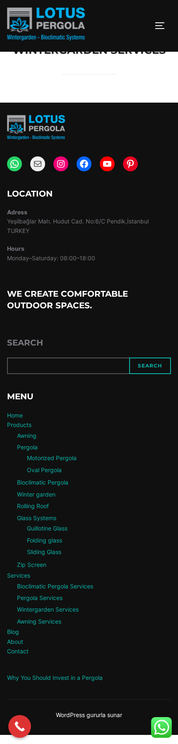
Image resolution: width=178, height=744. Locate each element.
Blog (13, 631)
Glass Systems (36, 517)
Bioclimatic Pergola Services (55, 586)
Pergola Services (40, 597)
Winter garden (36, 494)
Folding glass (44, 540)
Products (19, 424)
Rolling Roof (33, 505)
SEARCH (150, 365)
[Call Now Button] (19, 726)
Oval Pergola (44, 469)
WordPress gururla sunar (89, 714)
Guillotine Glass (47, 528)
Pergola (27, 447)
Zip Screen (31, 564)
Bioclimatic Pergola (42, 482)
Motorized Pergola (52, 457)
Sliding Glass (44, 551)
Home (15, 415)
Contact (18, 651)
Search (25, 343)
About (15, 641)
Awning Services (39, 621)
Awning (26, 435)
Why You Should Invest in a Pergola (55, 677)
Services (18, 575)
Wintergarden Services (48, 609)
